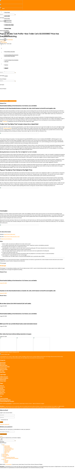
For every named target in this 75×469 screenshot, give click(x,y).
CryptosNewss (8, 403)
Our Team (2, 391)
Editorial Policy (3, 379)
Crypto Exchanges (4, 398)
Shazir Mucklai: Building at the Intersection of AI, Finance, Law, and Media (18, 105)
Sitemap (2, 394)
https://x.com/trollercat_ (6, 239)
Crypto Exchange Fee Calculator (7, 401)
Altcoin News (3, 362)
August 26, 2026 (3, 283)
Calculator (4, 456)
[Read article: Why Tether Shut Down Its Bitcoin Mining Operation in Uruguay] (32, 329)
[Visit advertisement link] (20, 18)
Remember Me (4, 419)
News (3, 444)
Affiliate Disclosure (4, 376)
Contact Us (2, 387)
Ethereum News (3, 368)
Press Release (6, 30)
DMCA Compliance (4, 378)
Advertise (6, 460)
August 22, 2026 (3, 293)
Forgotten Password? (4, 424)
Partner (1, 388)
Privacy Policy (3, 381)
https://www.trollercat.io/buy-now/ (12, 236)
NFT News (2, 370)
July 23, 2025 (2, 41)
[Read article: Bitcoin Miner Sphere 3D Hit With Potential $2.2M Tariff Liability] (32, 299)
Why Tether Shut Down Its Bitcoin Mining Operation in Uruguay (15, 334)
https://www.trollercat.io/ (9, 234)
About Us (2, 385)
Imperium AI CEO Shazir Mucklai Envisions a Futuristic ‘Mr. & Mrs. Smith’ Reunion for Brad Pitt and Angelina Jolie (27, 108)
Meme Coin (6, 452)
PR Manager (10, 39)
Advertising (2, 389)
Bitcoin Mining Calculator (5, 400)
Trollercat (5, 121)
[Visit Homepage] (11, 3)
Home (1, 30)
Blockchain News (3, 365)
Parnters (6, 461)
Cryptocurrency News (5, 366)
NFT (5, 38)
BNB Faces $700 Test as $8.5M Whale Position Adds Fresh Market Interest (18, 324)
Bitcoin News (2, 364)
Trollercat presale (7, 128)
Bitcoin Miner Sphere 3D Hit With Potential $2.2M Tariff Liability (15, 303)
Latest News (7, 31)
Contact (6, 75)
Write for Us (2, 392)
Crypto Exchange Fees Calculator (11, 458)
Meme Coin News (3, 369)
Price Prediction (5, 455)
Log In (1, 436)
